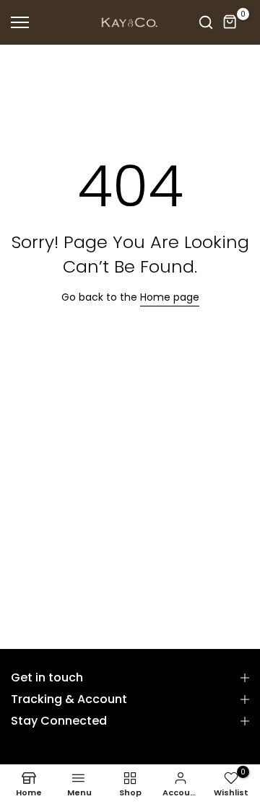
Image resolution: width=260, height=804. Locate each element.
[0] (230, 22)
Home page (169, 297)
